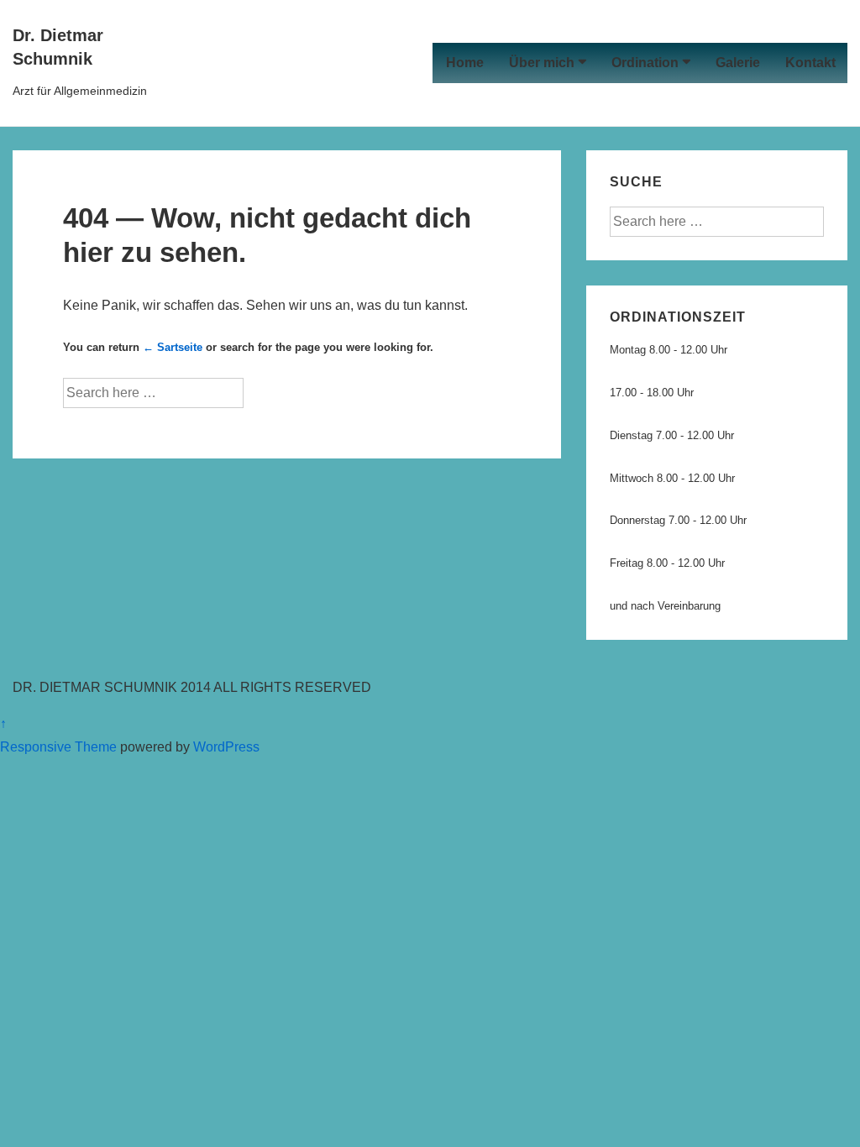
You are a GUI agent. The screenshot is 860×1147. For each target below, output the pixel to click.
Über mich (541, 62)
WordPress (226, 747)
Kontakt (810, 62)
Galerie (738, 62)
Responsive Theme (58, 747)
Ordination (645, 62)
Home (465, 62)
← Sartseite (172, 347)
